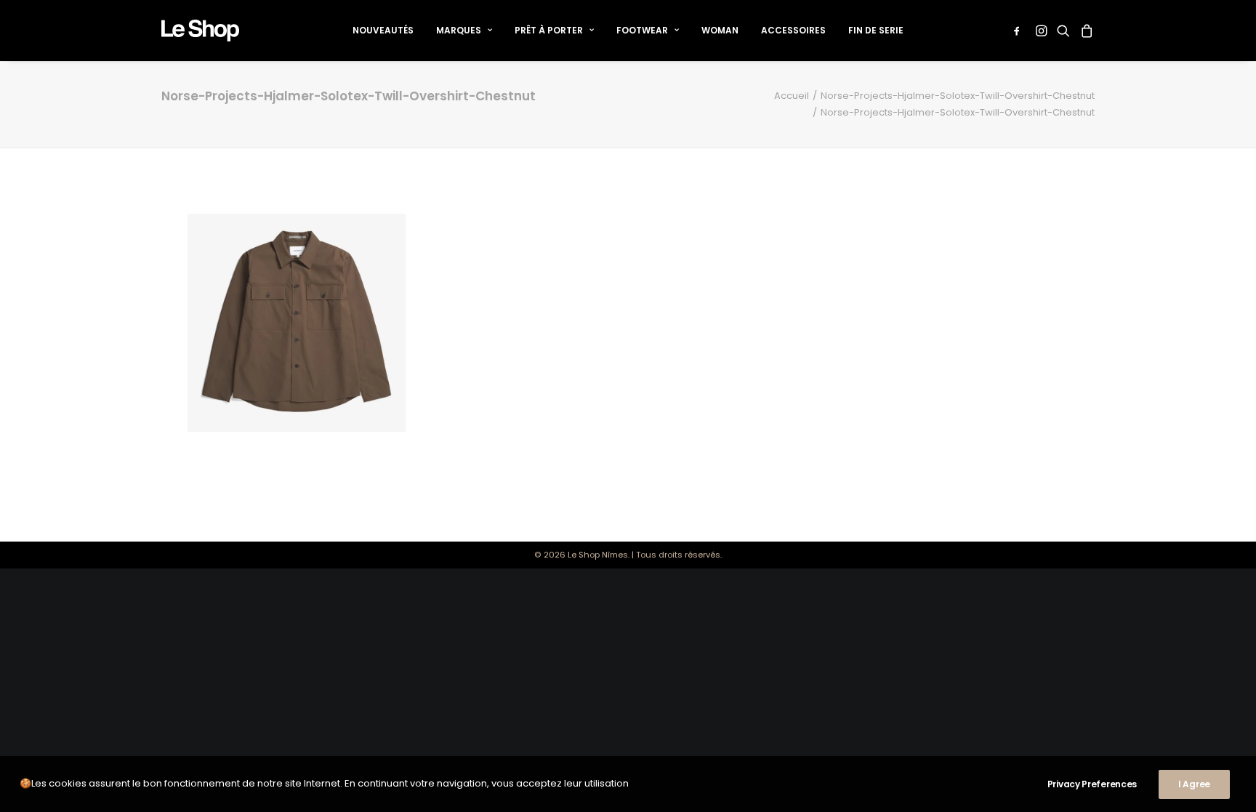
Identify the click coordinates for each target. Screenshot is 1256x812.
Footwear (642, 30)
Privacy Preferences (1092, 784)
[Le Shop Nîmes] (200, 30)
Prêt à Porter (549, 30)
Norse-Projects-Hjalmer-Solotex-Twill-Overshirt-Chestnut (958, 95)
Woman (719, 30)
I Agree (1194, 784)
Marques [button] (458, 30)
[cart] (1085, 30)
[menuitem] (383, 30)
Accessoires (793, 30)
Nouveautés (383, 30)
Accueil (791, 95)
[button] (1019, 30)
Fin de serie (875, 30)
